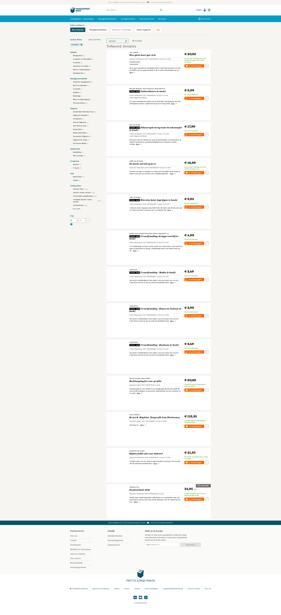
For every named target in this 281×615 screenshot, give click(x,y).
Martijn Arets (134, 233)
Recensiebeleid (76, 563)
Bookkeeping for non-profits (145, 381)
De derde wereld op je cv (142, 163)
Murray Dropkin (135, 378)
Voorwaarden (75, 545)
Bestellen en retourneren (80, 549)
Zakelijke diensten (115, 536)
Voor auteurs (75, 558)
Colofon (116, 589)
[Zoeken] (161, 10)
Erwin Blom (134, 270)
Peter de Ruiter (135, 197)
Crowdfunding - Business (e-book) (154, 345)
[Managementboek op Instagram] (146, 597)
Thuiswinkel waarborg (80, 589)
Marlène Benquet (136, 89)
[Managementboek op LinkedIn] (135, 597)
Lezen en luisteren (77, 554)
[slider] (71, 224)
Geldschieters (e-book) (148, 91)
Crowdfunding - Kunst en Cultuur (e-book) (155, 310)
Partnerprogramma (78, 567)
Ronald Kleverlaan (145, 233)
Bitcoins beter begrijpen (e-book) (153, 200)
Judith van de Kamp (136, 161)
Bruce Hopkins (135, 415)
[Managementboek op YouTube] (140, 597)
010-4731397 (206, 19)
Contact (73, 540)
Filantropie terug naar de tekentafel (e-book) (155, 128)
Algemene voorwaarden (100, 589)
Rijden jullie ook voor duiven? (146, 453)
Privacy (126, 589)
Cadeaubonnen (114, 545)
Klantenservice (77, 531)
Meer (131, 72)
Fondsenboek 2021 (139, 490)
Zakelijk (111, 531)
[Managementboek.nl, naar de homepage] (80, 12)
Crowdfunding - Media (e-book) (153, 272)
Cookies (137, 589)
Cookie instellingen (151, 589)
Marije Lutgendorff (159, 233)
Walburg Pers (134, 487)
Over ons (73, 536)
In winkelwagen (195, 66)
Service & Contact (194, 589)
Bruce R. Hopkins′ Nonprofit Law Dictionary (154, 417)
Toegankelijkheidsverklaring (173, 589)
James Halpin (145, 378)
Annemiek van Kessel (137, 451)
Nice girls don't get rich (142, 55)
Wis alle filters (95, 40)
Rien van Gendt (135, 125)
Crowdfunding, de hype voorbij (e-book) (154, 237)
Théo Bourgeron (148, 89)
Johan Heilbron (160, 89)
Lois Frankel (134, 52)
